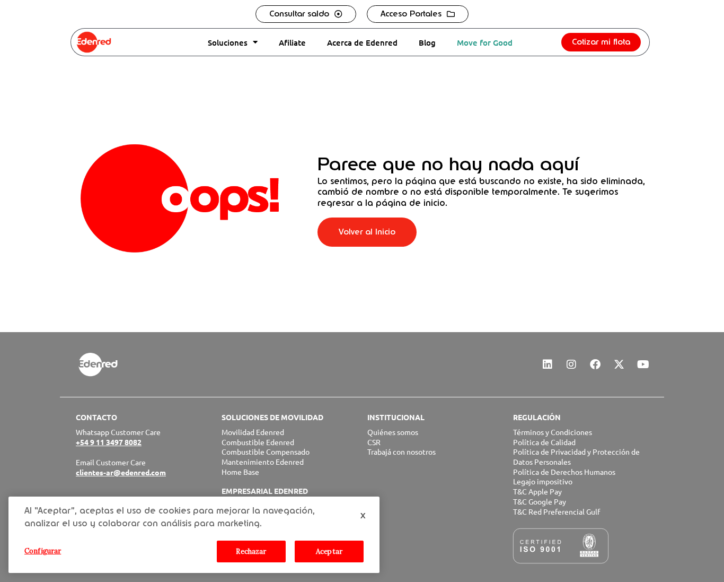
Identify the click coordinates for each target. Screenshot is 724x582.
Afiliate (292, 42)
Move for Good (485, 42)
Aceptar (329, 551)
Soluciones (228, 42)
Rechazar (251, 551)
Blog (427, 42)
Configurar (42, 550)
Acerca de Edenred (362, 42)
